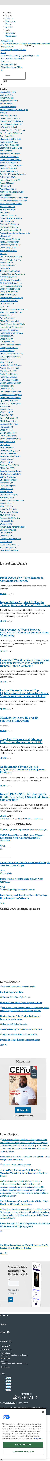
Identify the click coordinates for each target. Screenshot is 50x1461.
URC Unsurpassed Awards (11, 256)
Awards (8, 27)
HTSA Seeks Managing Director (13, 201)
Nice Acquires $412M (9, 227)
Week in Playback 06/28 (10, 230)
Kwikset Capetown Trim (12, 992)
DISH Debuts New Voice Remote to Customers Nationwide (21, 579)
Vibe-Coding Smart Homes (11, 353)
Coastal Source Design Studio (12, 324)
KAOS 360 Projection (9, 171)
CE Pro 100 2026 (7, 303)
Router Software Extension (11, 333)
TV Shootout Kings (8, 209)
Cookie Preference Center (23, 1451)
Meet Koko (4, 212)
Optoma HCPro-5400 (9, 400)
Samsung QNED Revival (10, 518)
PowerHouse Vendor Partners (12, 527)
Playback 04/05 (6, 459)
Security (35, 55)
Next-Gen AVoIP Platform (11, 133)
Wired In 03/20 (6, 506)
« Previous (4, 819)
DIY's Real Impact (7, 486)
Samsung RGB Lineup (9, 424)
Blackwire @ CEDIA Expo (10, 139)
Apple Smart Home (8, 189)
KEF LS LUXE (5, 186)
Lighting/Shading (24, 55)
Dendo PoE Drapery (8, 168)
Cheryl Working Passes (10, 289)
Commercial (16, 49)
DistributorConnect (8, 107)
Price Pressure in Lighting (11, 286)
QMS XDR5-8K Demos (9, 145)
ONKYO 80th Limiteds (9, 156)
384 (35, 819)
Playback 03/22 (6, 503)
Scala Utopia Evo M (8, 215)
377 (14, 819)
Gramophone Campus (9, 347)
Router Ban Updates (8, 377)
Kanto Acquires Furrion (9, 242)
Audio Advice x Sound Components (15, 233)
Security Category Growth (10, 471)
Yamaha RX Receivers (9, 330)
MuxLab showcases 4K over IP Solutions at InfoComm (19, 718)
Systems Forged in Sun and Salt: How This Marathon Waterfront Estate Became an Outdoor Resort (23, 1173)
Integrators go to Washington (12, 130)
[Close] (43, 1412)
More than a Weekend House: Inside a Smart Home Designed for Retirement (24, 1158)
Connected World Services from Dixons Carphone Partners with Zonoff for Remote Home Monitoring (24, 663)
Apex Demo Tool (7, 136)
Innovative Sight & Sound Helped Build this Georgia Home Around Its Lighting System (25, 1225)
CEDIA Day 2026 (7, 468)
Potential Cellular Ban (9, 300)
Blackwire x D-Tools (8, 115)
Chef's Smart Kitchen (9, 374)
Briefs (9, 44)
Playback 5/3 (5, 359)
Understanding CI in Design (11, 298)
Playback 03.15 (6, 521)
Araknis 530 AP (6, 491)
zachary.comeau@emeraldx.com (14, 1355)
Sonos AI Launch (7, 183)
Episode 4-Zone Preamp (10, 403)
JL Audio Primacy (7, 350)
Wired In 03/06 (6, 536)
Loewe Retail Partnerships (11, 327)
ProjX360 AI (5, 444)
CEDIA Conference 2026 (10, 439)
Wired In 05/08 (6, 339)
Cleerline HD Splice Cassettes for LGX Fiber (21, 1029)
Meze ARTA (5, 268)
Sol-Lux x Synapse (8, 530)
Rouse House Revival (9, 512)
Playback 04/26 (6, 386)
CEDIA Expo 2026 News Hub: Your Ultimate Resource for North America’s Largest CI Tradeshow (21, 837)
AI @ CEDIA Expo (7, 515)
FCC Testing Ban (7, 342)
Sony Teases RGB (7, 442)
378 (18, 819)
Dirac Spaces (5, 195)
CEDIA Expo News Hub (10, 321)
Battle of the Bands (8, 436)
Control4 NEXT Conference (11, 121)
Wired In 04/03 (6, 462)
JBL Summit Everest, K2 (10, 280)
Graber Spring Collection (10, 356)
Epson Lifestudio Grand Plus (12, 500)
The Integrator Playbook (10, 271)
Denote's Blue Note (8, 453)
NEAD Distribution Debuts (11, 204)
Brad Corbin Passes (8, 251)
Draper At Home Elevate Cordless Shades (20, 1039)
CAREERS (9, 1407)
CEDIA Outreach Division (10, 397)
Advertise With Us (8, 58)
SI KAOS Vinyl (6, 236)
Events (8, 24)
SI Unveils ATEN (7, 221)
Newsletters (11, 67)
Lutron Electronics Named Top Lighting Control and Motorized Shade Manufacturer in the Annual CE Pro (24, 693)
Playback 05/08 (6, 336)
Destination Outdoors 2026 (11, 124)
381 (29, 819)
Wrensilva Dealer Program (11, 312)
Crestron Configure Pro (9, 224)
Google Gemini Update (9, 368)
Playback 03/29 (6, 483)
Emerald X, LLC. (10, 1403)
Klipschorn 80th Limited (10, 154)
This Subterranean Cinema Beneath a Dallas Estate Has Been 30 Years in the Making (24, 1202)
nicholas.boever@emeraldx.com (14, 1364)
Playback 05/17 (6, 315)
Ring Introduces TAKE (9, 101)
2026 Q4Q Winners (8, 477)
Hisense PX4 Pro (7, 206)
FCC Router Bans (7, 497)
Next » (40, 819)
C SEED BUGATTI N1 (8, 277)
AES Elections (6, 151)
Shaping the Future (8, 92)
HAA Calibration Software (10, 365)
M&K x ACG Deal (7, 447)
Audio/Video (12, 55)
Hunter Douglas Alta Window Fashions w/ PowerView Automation (20, 1017)
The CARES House (8, 547)
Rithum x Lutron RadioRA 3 (11, 165)
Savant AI (4, 112)
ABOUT (2, 1407)
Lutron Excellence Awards (11, 218)
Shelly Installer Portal (9, 292)
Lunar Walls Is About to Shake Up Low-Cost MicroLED (21, 880)
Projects (9, 18)
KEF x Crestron (6, 104)
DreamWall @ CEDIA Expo (11, 148)
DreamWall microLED (9, 418)
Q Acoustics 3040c (8, 177)
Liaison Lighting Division (10, 383)
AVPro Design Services (10, 239)
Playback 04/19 (6, 409)
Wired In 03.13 (6, 524)
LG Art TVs (4, 306)
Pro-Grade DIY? (6, 533)
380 (25, 819)
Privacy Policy (38, 1438)
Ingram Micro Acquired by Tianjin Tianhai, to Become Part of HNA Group (25, 603)
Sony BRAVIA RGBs (8, 295)
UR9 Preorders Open (9, 494)
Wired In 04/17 (6, 412)
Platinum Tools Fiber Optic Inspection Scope (21, 1002)
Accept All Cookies (23, 1445)
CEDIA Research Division (10, 345)
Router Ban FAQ (6, 415)
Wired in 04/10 (6, 430)
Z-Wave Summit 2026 (9, 380)
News (4, 44)
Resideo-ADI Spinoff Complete (13, 174)
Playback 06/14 (6, 262)
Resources (10, 21)
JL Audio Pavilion (7, 265)
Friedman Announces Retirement (14, 309)
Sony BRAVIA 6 (6, 95)
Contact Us (5, 1367)
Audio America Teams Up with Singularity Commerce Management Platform (23, 769)
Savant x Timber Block (9, 465)
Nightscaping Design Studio (12, 192)
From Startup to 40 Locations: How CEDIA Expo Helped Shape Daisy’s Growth (23, 896)
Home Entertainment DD (10, 180)
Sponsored (40, 44)
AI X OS (3, 253)
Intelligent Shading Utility (10, 538)
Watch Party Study (8, 248)
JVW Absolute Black (8, 127)
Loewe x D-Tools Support (11, 395)
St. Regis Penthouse (8, 480)
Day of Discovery (7, 318)
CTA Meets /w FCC (8, 371)
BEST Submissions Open (10, 392)
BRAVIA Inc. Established (10, 474)
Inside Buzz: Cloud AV (9, 544)
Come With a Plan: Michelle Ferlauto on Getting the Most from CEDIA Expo (25, 864)
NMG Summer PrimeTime (11, 283)
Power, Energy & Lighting (10, 259)
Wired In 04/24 (6, 389)
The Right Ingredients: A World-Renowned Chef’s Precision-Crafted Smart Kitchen (24, 1246)
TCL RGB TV (5, 406)
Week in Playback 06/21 (10, 245)
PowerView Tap (6, 98)
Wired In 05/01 (6, 362)
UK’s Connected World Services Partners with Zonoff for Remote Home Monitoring (24, 632)
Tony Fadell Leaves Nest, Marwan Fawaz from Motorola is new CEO (21, 740)
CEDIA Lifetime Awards (10, 118)
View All (3, 1045)
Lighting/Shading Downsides (12, 274)
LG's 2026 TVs (6, 541)
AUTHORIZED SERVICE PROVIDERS (25, 1407)
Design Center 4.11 (8, 433)
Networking (6, 49)
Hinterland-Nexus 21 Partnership (14, 198)
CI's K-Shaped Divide (9, 421)
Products (16, 44)
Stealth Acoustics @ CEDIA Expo (14, 109)
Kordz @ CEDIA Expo (9, 142)
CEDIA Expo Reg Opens (10, 450)
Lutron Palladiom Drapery (10, 159)
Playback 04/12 (6, 427)
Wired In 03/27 (6, 489)
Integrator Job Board (8, 509)
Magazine (7, 64)
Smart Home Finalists (9, 162)
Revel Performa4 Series (10, 456)
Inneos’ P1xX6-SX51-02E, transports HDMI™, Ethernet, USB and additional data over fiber (24, 797)
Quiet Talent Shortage (9, 550)
